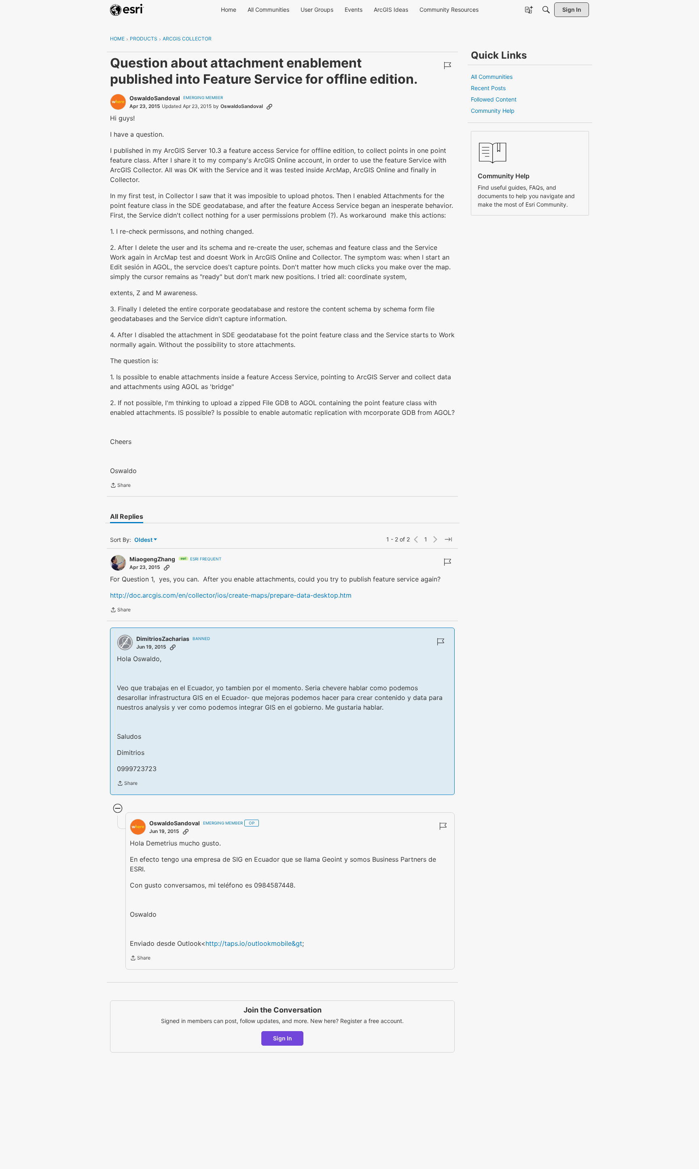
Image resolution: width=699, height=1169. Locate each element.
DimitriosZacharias (162, 638)
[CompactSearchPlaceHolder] (546, 9)
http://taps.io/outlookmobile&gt (253, 943)
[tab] (126, 516)
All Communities (492, 76)
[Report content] (447, 65)
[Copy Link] (269, 106)
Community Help (493, 110)
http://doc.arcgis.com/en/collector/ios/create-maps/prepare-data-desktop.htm (231, 595)
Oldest (144, 540)
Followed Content (494, 99)
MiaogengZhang (152, 559)
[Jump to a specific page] (448, 539)
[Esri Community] (127, 10)
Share (120, 486)
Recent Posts (488, 88)
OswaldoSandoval (154, 98)
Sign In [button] (282, 1038)
